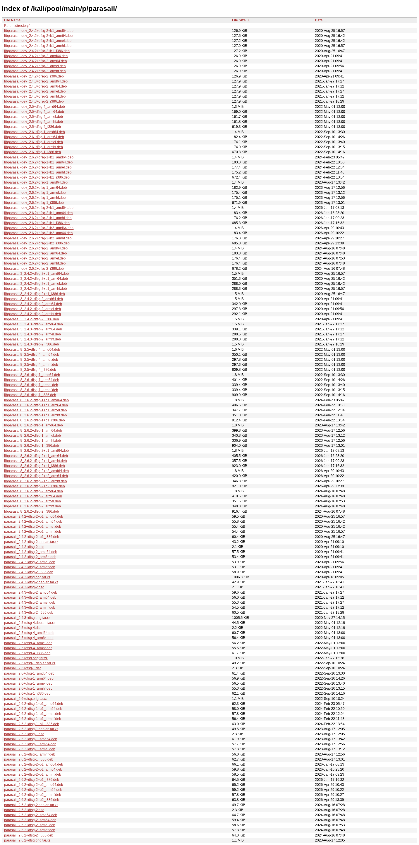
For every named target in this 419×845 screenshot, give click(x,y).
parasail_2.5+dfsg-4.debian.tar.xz (29, 623)
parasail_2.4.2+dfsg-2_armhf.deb (29, 567)
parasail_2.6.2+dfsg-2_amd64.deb (30, 815)
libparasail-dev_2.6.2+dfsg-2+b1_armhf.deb (38, 218)
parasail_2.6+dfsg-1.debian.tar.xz (29, 663)
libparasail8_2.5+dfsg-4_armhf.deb (31, 364)
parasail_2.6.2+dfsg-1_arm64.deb (30, 744)
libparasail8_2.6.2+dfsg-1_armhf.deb (32, 440)
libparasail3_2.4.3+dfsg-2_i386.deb (31, 344)
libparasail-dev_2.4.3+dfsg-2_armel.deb (35, 91)
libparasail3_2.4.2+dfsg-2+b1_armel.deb (35, 283)
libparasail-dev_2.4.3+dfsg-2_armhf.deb (35, 96)
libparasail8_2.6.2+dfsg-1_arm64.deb (33, 430)
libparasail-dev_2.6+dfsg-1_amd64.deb (34, 132)
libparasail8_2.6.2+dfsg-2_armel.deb (32, 501)
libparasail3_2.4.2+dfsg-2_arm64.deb (33, 304)
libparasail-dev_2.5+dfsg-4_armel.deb (33, 117)
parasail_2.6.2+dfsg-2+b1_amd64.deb (33, 764)
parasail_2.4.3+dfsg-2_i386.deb (28, 612)
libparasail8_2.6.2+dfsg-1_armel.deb (32, 435)
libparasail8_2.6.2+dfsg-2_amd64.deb (33, 491)
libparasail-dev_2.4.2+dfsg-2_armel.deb (35, 66)
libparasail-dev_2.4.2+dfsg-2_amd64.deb (36, 56)
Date (319, 20)
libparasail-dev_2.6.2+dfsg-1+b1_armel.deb (38, 167)
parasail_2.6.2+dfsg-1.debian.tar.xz (31, 729)
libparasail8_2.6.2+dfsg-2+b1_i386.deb (34, 466)
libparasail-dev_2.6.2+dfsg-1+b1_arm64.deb (38, 162)
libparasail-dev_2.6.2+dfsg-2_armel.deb (35, 258)
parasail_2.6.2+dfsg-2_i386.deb (28, 835)
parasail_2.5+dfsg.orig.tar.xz (26, 658)
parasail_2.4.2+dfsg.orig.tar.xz (27, 577)
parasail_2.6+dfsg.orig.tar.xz (26, 699)
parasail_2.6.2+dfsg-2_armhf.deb (29, 830)
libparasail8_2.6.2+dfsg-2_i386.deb (31, 511)
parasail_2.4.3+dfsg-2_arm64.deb (30, 597)
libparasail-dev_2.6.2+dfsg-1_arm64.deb (35, 187)
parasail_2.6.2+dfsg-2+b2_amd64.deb (33, 785)
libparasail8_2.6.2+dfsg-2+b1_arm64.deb (36, 456)
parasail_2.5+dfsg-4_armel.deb (28, 643)
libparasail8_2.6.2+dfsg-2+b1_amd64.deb (36, 450)
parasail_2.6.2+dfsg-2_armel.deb (29, 825)
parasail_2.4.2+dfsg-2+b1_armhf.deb (32, 531)
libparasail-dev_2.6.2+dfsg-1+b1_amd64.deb (39, 157)
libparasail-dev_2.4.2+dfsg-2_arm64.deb (35, 61)
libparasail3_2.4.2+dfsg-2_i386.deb (31, 319)
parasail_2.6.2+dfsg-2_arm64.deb (30, 820)
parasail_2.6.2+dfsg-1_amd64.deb (30, 739)
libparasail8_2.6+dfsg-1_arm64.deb (31, 380)
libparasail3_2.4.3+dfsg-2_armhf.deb (32, 339)
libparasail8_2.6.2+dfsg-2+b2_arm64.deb (36, 476)
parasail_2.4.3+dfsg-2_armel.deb (29, 602)
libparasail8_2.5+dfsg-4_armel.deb (31, 359)
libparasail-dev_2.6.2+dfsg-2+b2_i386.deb (37, 243)
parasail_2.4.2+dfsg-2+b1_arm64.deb (33, 521)
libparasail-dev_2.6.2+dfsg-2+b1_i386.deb (37, 223)
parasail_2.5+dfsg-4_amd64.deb (29, 633)
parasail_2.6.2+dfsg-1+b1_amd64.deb (33, 704)
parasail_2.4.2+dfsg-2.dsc (24, 547)
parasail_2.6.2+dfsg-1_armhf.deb (29, 754)
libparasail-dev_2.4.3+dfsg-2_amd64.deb (36, 81)
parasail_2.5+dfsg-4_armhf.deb (28, 648)
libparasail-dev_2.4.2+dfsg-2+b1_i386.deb (37, 51)
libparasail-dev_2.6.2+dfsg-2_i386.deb (34, 268)
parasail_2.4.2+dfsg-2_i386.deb (28, 572)
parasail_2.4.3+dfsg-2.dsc (24, 587)
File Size (239, 20)
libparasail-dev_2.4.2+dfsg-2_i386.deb (34, 76)
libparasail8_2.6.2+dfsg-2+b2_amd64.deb (36, 471)
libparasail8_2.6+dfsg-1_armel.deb (31, 385)
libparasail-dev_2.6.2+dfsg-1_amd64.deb (36, 182)
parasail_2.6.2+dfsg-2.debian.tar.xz (31, 805)
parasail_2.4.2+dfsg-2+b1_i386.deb (31, 537)
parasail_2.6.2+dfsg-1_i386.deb (28, 759)
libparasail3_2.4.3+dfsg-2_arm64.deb (33, 329)
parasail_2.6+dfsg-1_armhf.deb (28, 688)
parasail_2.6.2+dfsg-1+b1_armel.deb (32, 714)
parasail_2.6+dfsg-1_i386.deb (27, 693)
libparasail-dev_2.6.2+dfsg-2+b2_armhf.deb (38, 238)
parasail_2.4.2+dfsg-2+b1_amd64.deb (33, 516)
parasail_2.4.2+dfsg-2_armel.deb (29, 562)
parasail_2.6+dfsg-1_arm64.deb (28, 678)
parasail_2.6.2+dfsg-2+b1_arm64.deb (33, 769)
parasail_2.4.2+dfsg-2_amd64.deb (30, 552)
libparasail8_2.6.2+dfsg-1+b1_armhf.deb (35, 415)
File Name (12, 20)
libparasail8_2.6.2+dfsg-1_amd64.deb (33, 425)
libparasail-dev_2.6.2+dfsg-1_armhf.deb (35, 197)
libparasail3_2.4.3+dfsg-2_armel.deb (32, 334)
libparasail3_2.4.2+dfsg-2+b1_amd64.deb (36, 273)
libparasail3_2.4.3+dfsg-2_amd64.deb (33, 324)
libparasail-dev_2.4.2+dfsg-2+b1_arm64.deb (38, 36)
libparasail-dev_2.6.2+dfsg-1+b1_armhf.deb (38, 172)
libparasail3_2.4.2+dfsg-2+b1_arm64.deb (36, 278)
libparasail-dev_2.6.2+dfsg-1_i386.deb (34, 202)
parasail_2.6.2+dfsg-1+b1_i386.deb (31, 724)
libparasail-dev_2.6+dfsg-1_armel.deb (33, 142)
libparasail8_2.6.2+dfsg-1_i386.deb (31, 445)
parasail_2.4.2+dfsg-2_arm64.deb (30, 557)
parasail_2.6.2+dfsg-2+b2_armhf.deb (32, 795)
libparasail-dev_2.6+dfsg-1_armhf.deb (33, 147)
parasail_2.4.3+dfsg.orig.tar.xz (27, 618)
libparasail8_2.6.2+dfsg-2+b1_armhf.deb (35, 461)
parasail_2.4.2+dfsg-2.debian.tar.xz (31, 542)
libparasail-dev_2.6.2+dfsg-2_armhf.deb (35, 263)
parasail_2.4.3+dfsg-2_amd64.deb (30, 592)
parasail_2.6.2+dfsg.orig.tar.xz (27, 840)
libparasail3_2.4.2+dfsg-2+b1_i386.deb (34, 294)
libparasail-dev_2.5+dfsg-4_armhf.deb (33, 122)
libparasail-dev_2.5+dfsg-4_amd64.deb (34, 106)
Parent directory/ (16, 25)
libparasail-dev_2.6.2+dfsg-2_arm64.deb (35, 253)
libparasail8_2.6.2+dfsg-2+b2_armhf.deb (35, 481)
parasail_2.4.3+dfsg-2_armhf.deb (29, 607)
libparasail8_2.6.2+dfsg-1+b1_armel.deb (35, 410)
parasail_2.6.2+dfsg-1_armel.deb (29, 749)
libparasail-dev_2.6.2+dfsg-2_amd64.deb (36, 248)
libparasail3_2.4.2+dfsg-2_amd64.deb (33, 299)
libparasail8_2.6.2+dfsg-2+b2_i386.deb (34, 486)
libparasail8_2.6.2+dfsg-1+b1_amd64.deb (36, 400)
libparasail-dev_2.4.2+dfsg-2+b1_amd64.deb (39, 31)
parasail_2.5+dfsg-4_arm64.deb (28, 638)
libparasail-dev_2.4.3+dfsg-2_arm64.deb (35, 86)
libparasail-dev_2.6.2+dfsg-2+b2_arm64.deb (38, 233)
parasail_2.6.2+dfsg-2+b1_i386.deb (31, 779)
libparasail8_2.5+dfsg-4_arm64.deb (31, 354)
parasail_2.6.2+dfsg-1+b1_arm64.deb (33, 709)
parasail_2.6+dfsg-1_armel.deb (28, 683)
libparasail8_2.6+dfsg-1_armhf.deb (31, 390)
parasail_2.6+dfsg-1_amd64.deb (29, 673)
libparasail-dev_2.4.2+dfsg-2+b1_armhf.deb (38, 46)
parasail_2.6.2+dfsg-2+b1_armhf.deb (32, 774)
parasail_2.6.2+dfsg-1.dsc (24, 734)
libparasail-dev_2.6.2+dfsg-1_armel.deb (35, 192)
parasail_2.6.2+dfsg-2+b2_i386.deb (31, 800)
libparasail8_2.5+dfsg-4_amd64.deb (32, 349)
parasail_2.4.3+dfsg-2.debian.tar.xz (31, 582)
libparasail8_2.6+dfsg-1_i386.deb (30, 395)
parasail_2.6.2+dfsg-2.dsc (24, 810)
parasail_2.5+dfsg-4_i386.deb (27, 653)
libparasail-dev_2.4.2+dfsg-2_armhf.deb (35, 71)
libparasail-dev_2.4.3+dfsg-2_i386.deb (34, 101)
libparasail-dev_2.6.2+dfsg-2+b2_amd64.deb (39, 228)
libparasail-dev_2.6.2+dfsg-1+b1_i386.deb (37, 177)
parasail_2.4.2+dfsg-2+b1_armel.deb (32, 526)
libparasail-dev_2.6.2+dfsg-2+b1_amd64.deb (39, 208)
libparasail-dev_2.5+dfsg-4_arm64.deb (34, 111)
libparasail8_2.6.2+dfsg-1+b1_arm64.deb (36, 405)
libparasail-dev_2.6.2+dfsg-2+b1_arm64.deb (38, 213)
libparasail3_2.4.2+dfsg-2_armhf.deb (32, 314)
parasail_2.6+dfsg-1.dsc (22, 668)
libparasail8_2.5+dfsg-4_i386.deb (30, 369)
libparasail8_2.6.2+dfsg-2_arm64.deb (33, 496)
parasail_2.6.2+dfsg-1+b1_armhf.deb (32, 719)
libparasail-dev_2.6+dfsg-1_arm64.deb (34, 137)
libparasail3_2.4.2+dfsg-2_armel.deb (32, 309)
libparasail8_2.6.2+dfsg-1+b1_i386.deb (34, 420)
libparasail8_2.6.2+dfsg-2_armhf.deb (32, 506)
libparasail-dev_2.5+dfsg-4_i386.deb (32, 127)
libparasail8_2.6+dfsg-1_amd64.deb (32, 375)
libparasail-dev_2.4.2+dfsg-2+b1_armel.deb (38, 41)
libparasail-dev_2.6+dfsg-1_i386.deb (32, 152)
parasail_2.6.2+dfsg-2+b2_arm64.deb (33, 790)
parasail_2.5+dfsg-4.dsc (22, 628)
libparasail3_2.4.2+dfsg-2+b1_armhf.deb (35, 288)
